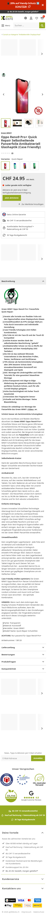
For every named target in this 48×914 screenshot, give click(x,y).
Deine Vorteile (10, 832)
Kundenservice (10, 879)
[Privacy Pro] (25, 166)
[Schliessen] (42, 5)
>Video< (30, 409)
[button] (5, 25)
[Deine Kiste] (42, 18)
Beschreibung (8, 281)
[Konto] (31, 18)
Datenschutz (38, 912)
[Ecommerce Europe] (23, 779)
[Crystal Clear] (34, 166)
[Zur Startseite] (7, 18)
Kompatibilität (9, 668)
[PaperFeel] (15, 166)
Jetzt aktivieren (12, 198)
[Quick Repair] (5, 166)
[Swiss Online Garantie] (6, 779)
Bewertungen (8, 654)
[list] (23, 53)
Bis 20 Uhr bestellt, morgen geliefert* (22, 871)
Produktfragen (9, 661)
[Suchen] (42, 25)
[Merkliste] (36, 18)
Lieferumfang (8, 647)
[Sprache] (25, 18)
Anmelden (38, 758)
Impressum (26, 912)
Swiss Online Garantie (16, 214)
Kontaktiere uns (11, 888)
